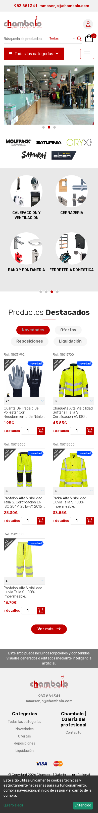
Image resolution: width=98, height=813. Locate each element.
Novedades (33, 329)
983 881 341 (25, 6)
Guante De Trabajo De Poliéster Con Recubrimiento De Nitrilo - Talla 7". (23, 412)
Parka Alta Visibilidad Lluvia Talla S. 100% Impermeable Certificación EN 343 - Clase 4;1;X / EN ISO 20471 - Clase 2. (70, 502)
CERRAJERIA (71, 213)
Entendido (83, 805)
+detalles (12, 431)
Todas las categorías (34, 53)
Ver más (46, 628)
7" (8, 401)
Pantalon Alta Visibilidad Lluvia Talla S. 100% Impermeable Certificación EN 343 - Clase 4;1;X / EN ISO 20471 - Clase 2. (23, 592)
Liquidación (70, 341)
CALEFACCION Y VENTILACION (26, 215)
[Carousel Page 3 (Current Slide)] (54, 127)
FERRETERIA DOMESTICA (72, 270)
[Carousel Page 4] (57, 291)
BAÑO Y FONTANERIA (26, 270)
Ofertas (68, 329)
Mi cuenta (88, 24)
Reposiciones (29, 341)
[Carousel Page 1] (43, 127)
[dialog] (49, 794)
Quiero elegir (13, 805)
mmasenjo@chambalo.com (64, 6)
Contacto (73, 732)
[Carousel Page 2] (49, 127)
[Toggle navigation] (87, 54)
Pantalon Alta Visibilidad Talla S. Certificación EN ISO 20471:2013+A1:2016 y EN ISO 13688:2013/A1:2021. (24, 502)
